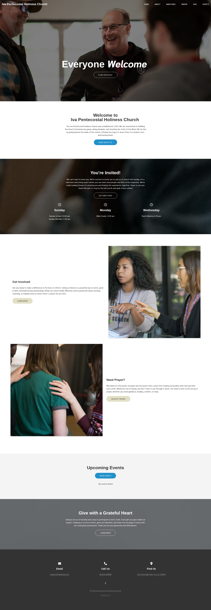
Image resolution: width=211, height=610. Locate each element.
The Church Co (106, 595)
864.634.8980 (105, 574)
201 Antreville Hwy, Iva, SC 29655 (151, 574)
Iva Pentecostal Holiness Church (24, 4)
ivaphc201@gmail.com (59, 574)
